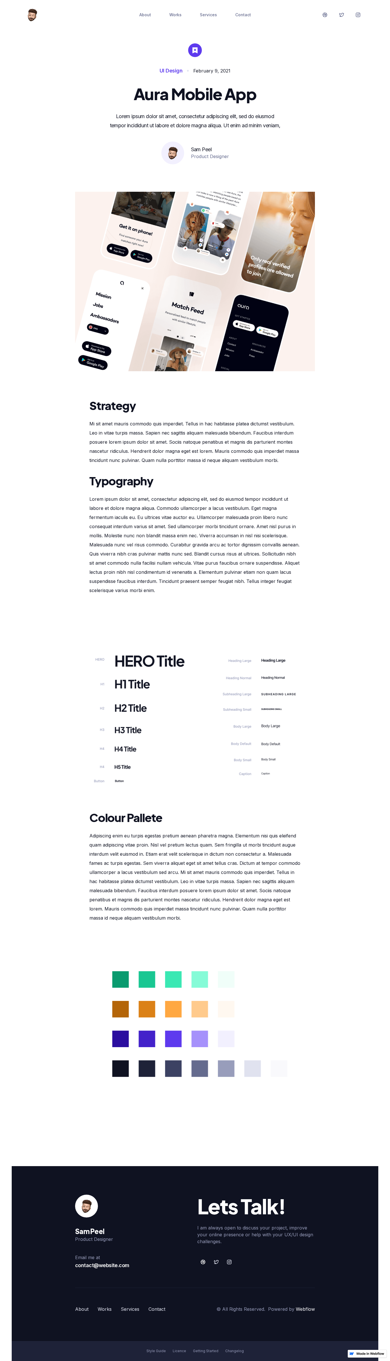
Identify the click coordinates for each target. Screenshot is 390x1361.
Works (175, 14)
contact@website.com (102, 1265)
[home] (32, 14)
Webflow (305, 1309)
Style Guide (156, 1351)
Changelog (234, 1351)
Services (208, 14)
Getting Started (205, 1351)
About (145, 14)
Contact (243, 14)
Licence (179, 1351)
